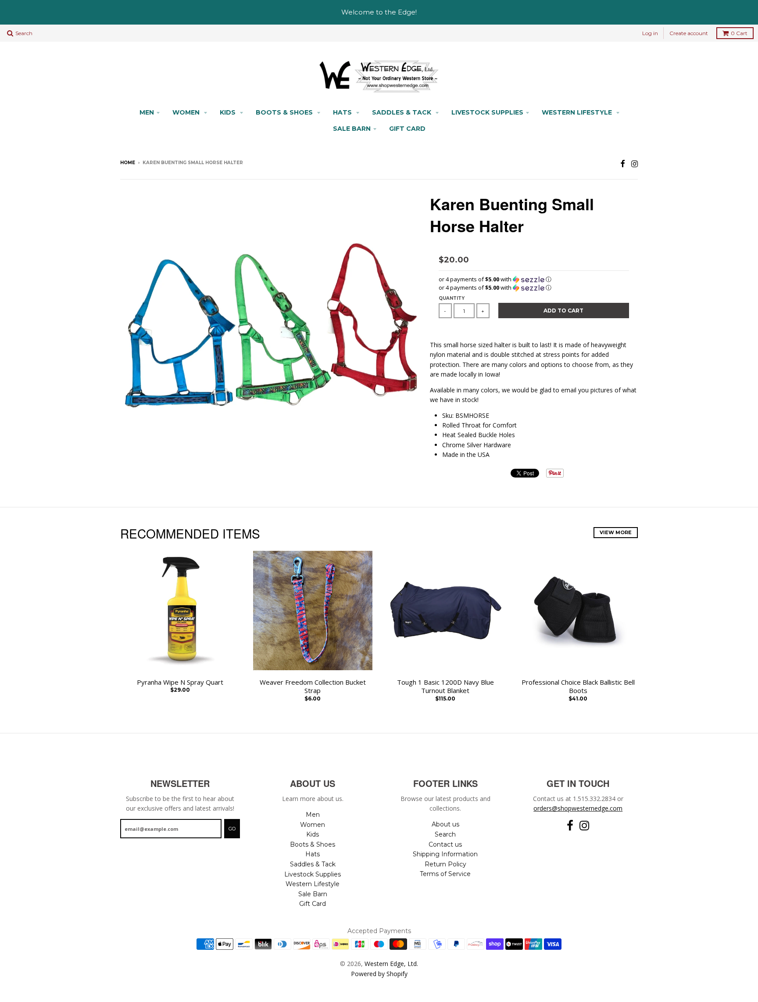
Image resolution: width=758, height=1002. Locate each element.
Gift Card (407, 129)
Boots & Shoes (285, 112)
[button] (534, 279)
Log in (650, 33)
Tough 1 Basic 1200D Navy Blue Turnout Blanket (445, 686)
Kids (228, 112)
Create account (688, 33)
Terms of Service (445, 874)
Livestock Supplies (487, 112)
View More (616, 532)
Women (186, 112)
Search (445, 834)
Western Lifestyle (578, 112)
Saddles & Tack (402, 112)
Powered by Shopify (379, 974)
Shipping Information (445, 854)
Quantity (452, 298)
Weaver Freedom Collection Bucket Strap (313, 686)
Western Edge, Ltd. (391, 963)
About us (445, 824)
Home (127, 162)
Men (146, 112)
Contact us (445, 844)
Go (232, 829)
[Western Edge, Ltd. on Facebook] (622, 163)
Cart (739, 33)
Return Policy (445, 864)
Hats (343, 112)
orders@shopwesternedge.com (577, 808)
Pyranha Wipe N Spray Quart (180, 682)
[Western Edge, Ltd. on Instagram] (634, 163)
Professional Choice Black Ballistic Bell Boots (578, 686)
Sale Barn (352, 129)
